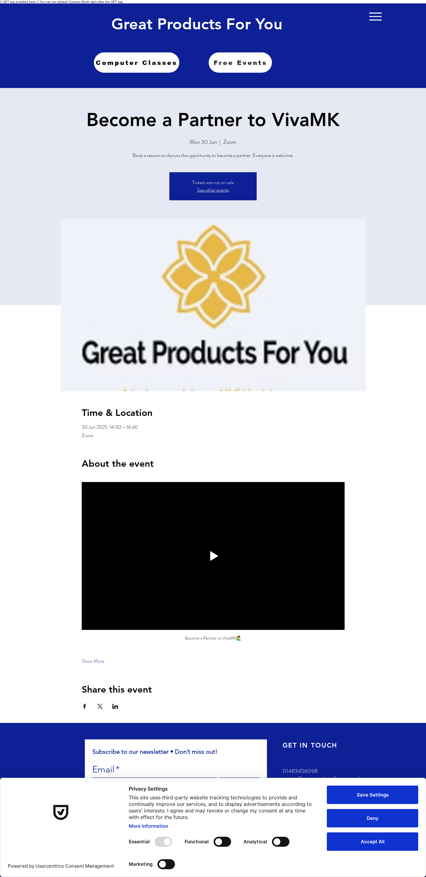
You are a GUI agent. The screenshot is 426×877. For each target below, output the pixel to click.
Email (106, 769)
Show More (93, 661)
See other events (213, 189)
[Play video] (213, 556)
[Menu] (375, 16)
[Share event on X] (100, 706)
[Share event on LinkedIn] (115, 706)
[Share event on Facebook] (85, 706)
